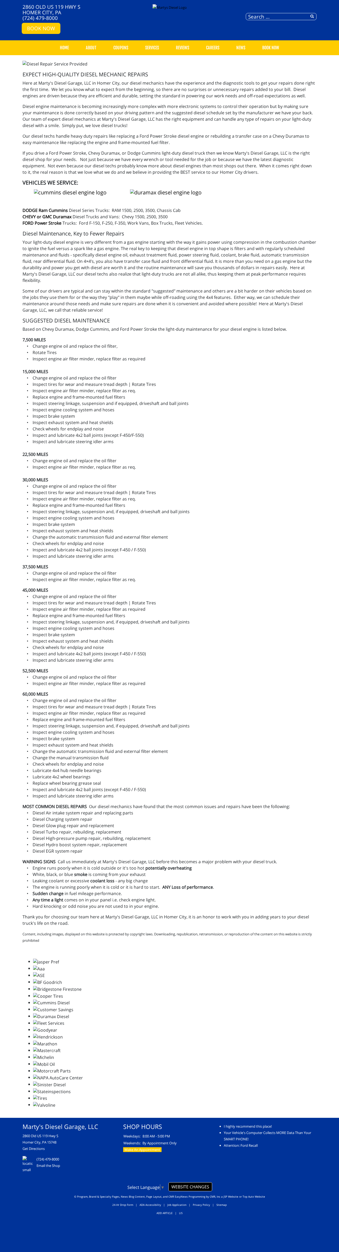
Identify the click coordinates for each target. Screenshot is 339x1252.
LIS (180, 1213)
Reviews (182, 47)
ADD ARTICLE (165, 1213)
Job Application (176, 1205)
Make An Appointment (142, 1149)
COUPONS (120, 47)
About (91, 47)
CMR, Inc (215, 1196)
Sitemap (221, 1205)
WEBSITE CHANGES (190, 1187)
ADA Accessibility (150, 1205)
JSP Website (231, 1196)
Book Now (41, 28)
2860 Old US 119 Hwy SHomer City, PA (51, 9)
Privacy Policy (201, 1205)
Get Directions (34, 1148)
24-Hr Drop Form (122, 1205)
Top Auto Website (254, 1196)
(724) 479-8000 (40, 17)
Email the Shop (48, 1165)
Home (64, 47)
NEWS (240, 47)
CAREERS (212, 47)
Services (152, 47)
